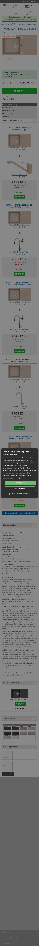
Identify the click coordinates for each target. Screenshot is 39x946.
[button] (19, 493)
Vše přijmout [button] (20, 483)
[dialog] (19, 473)
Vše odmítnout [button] (20, 489)
